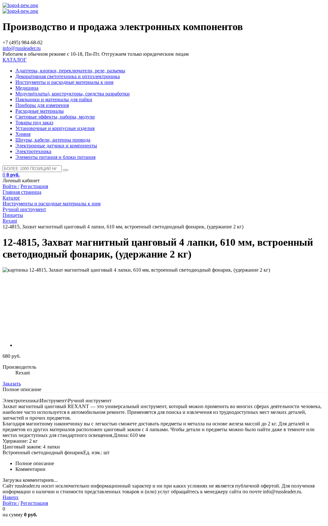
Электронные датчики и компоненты (56, 145)
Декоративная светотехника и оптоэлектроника (67, 76)
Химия (22, 134)
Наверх (11, 497)
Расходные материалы (39, 111)
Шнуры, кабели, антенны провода (52, 140)
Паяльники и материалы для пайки (53, 99)
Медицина (26, 88)
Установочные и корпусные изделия (54, 128)
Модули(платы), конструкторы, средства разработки (72, 93)
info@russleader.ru (22, 48)
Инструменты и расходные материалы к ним (64, 82)
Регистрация (34, 186)
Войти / (11, 186)
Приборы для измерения (42, 105)
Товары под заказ (34, 122)
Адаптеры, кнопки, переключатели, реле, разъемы (70, 70)
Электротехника (33, 151)
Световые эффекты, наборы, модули (55, 116)
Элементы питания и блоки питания (55, 157)
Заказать (12, 383)
